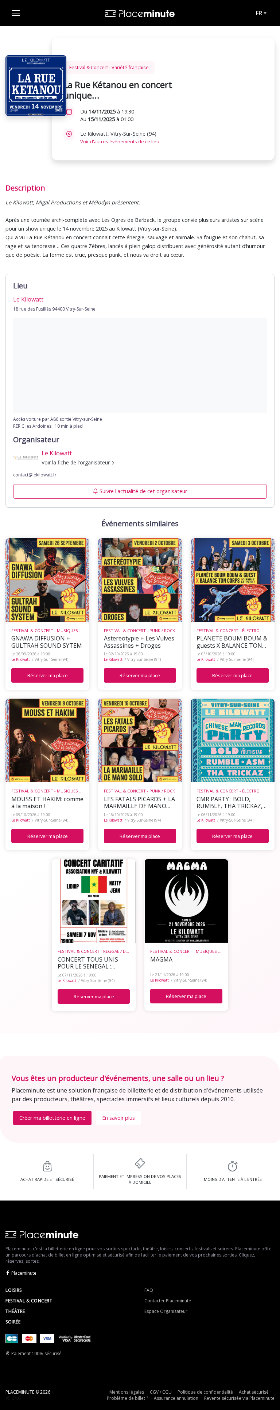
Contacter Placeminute (167, 1301)
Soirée (12, 1322)
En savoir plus (118, 1117)
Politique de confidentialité (205, 1392)
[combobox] (260, 13)
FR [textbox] (259, 13)
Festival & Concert (28, 1301)
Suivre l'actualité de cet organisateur (143, 491)
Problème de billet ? (127, 1398)
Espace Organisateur (165, 1311)
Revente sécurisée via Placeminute (239, 1398)
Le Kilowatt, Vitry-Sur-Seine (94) (119, 137)
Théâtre (15, 1311)
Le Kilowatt (20, 659)
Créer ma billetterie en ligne (52, 1117)
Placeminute (23, 1273)
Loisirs (13, 1290)
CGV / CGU (161, 1392)
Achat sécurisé (254, 1392)
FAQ (148, 1290)
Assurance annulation (176, 1398)
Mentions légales (126, 1392)
